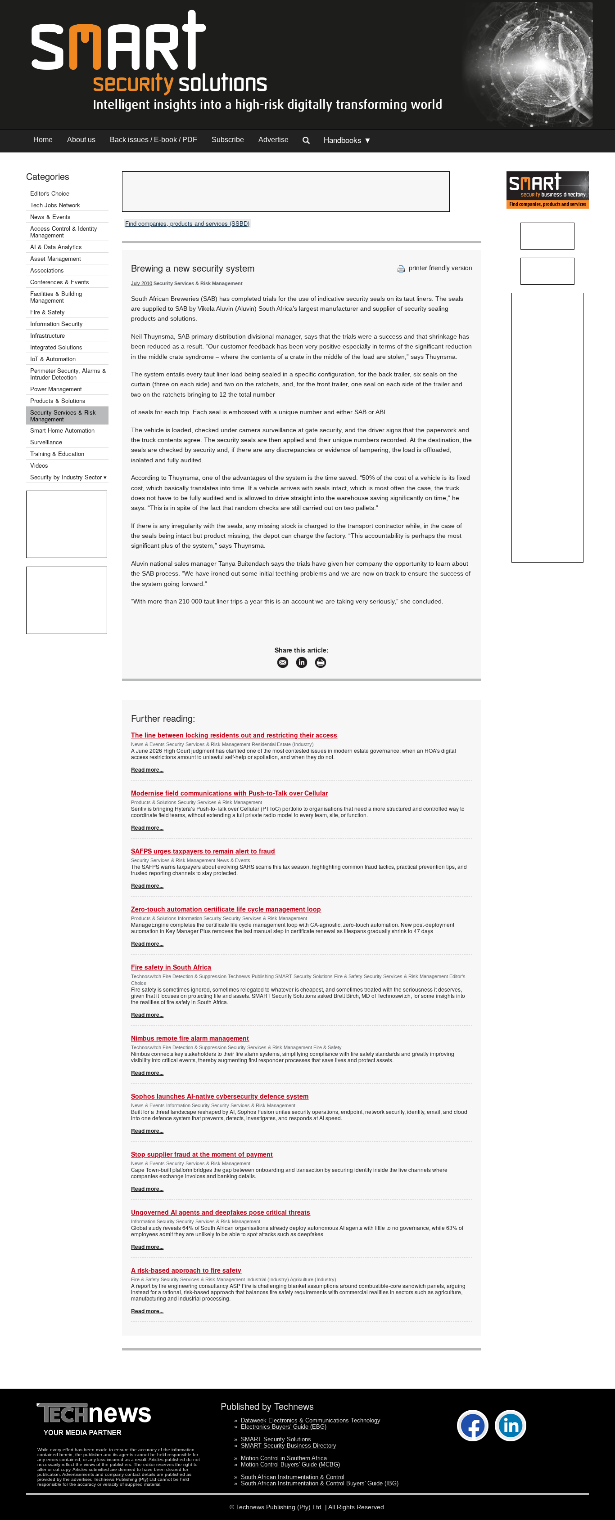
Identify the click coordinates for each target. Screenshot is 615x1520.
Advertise (273, 139)
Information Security (56, 323)
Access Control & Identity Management (63, 231)
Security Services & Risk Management (63, 415)
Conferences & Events (59, 281)
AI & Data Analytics (56, 246)
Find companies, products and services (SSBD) (187, 223)
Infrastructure (47, 335)
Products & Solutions (58, 400)
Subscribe (228, 139)
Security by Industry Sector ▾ (68, 477)
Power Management (56, 388)
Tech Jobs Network (55, 205)
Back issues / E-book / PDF (153, 139)
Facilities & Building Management (56, 296)
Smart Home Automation (63, 430)
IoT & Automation (53, 358)
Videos (39, 465)
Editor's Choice (49, 193)
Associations (47, 270)
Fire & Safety (47, 312)
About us (81, 139)
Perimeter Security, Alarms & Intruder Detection (68, 373)
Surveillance (46, 442)
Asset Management (55, 258)
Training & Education (57, 453)
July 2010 (141, 283)
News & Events (50, 216)
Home (43, 139)
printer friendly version (439, 267)
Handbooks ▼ (347, 139)
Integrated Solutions (56, 347)
